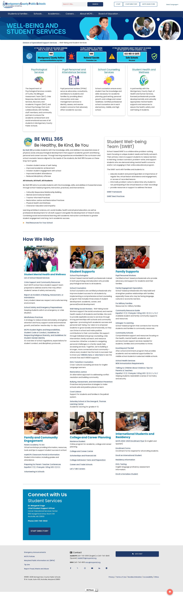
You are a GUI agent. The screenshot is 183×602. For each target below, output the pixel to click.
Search (95, 4)
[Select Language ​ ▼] (178, 4)
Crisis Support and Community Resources (42, 282)
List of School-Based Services (37, 278)
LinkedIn (99, 568)
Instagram (85, 568)
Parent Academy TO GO (34, 445)
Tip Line (27, 565)
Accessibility (148, 577)
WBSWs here (86, 355)
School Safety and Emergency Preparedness (43, 307)
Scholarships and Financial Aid (83, 456)
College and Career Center (81, 451)
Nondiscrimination (135, 577)
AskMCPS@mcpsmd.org (87, 558)
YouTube (92, 568)
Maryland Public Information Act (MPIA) (39, 560)
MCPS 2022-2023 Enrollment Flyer (130, 441)
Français (132, 313)
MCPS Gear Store (148, 4)
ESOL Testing (121, 464)
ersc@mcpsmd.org (92, 562)
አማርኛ (155, 313)
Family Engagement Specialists (129, 288)
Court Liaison (75, 392)
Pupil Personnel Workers (126, 275)
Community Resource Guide (128, 310)
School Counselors (78, 288)
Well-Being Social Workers (81, 309)
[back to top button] (170, 592)
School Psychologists (79, 275)
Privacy (111, 577)
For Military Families (124, 303)
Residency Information (125, 460)
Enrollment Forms (123, 448)
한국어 (149, 313)
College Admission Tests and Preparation (88, 460)
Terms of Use (121, 577)
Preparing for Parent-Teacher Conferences (42, 464)
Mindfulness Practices (33, 317)
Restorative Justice (78, 372)
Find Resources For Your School (39, 223)
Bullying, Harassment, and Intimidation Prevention (91, 382)
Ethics (156, 577)
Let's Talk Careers (77, 469)
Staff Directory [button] (131, 4)
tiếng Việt (141, 313)
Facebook (70, 568)
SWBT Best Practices (116, 196)
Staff (118, 4)
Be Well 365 (28, 150)
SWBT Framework (114, 192)
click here (99, 355)
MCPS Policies (29, 556)
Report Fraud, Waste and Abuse (36, 569)
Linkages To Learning (125, 323)
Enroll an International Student (129, 455)
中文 (125, 313)
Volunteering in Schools (34, 472)
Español (119, 313)
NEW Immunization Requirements (130, 363)
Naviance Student (77, 441)
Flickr (106, 568)
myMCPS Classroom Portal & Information (42, 455)
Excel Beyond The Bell (125, 348)
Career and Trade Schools (81, 464)
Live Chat (138, 554)
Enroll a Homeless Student (127, 474)
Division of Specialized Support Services (40, 43)
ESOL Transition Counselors (81, 362)
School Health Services (125, 361)
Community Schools (124, 333)
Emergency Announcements (35, 552)
